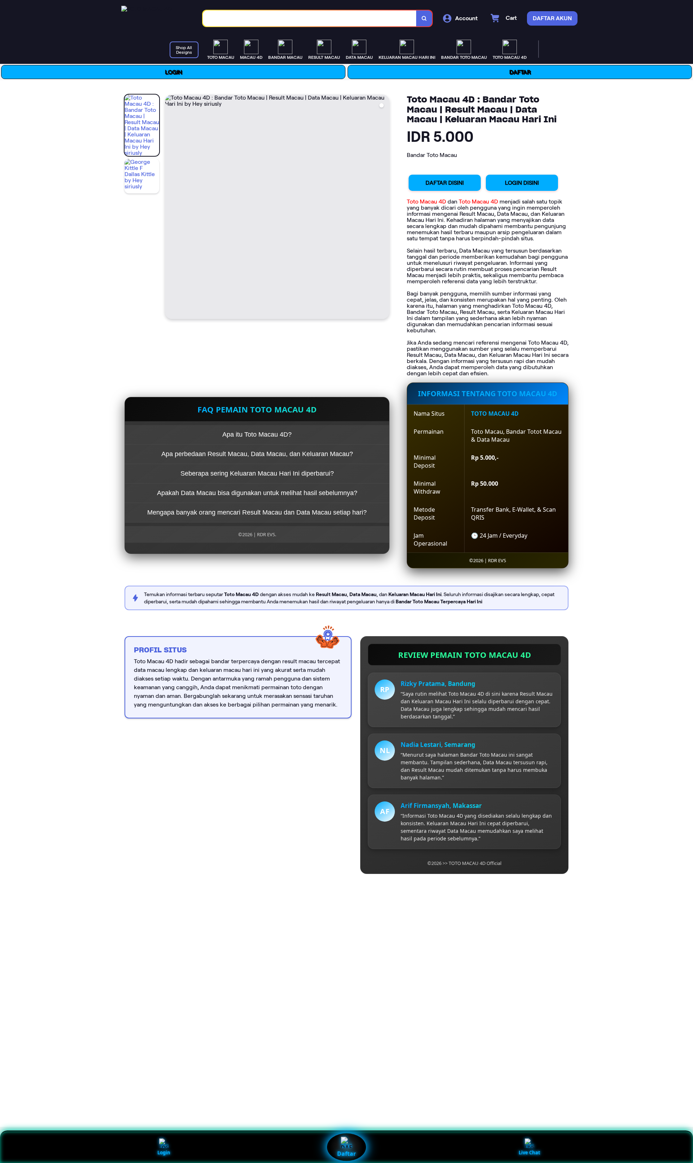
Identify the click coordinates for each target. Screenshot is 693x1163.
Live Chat (529, 1152)
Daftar (346, 1154)
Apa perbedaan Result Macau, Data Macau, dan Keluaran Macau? (257, 454)
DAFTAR (520, 72)
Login (163, 1152)
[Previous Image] (170, 208)
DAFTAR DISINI (445, 183)
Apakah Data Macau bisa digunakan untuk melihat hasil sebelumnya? (257, 493)
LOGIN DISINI (522, 183)
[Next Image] (383, 208)
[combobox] (310, 18)
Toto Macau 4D (426, 201)
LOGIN (173, 72)
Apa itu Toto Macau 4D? (257, 434)
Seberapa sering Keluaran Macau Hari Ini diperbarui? (257, 473)
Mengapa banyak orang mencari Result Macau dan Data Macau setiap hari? (257, 512)
